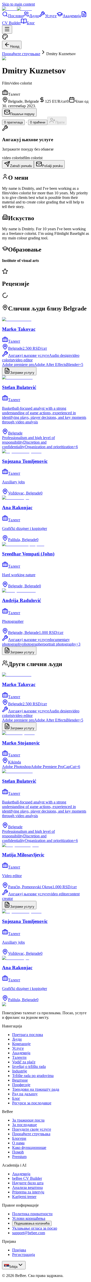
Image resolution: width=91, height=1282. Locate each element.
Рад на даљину (25, 1094)
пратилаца (13, 122)
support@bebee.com (28, 1233)
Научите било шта (27, 1183)
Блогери (19, 1138)
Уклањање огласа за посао (34, 1228)
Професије (21, 1085)
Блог (31, 23)
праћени (37, 122)
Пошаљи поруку (22, 114)
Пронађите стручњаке (21, 54)
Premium (19, 1156)
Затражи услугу (22, 373)
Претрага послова (27, 1034)
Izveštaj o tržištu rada (29, 1066)
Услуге (51, 16)
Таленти (19, 1057)
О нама (18, 1143)
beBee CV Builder (27, 1178)
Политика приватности (32, 1214)
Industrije (19, 1071)
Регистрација (23, 1254)
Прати (59, 122)
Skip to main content (18, 4)
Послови (15, 16)
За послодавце (24, 1125)
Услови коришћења (28, 1218)
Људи (34, 16)
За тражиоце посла (28, 1120)
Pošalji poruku (52, 166)
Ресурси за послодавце (31, 1103)
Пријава (19, 1250)
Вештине (20, 1080)
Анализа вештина (27, 1187)
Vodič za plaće (23, 1062)
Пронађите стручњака (31, 1134)
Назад (14, 46)
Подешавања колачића (32, 1223)
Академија (72, 16)
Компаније (21, 1044)
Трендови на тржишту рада (35, 1089)
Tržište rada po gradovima (33, 1075)
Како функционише (29, 1147)
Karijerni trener (24, 1196)
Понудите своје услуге (31, 1129)
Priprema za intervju (28, 1192)
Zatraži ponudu (21, 166)
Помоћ (18, 1152)
